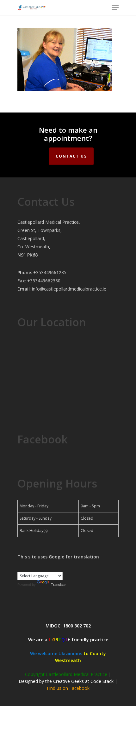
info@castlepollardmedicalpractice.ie (69, 289)
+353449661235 (49, 272)
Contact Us (71, 156)
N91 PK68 (27, 255)
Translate (58, 584)
